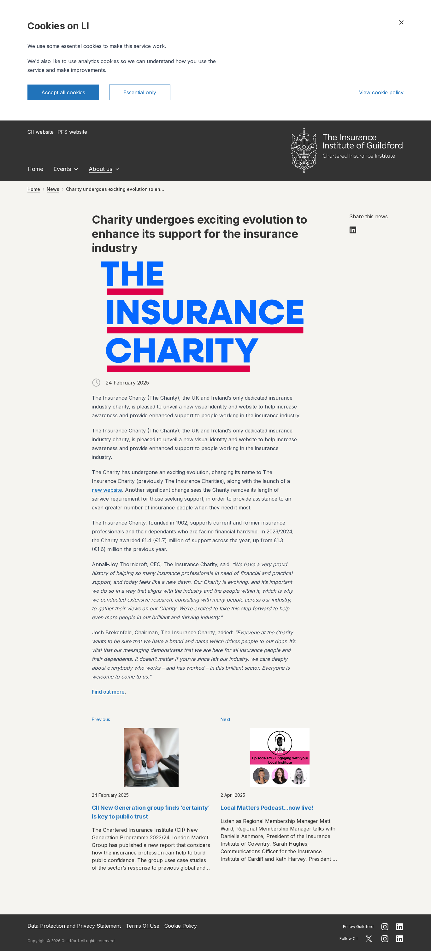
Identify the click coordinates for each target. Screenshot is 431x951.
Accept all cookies (63, 92)
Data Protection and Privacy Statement (74, 926)
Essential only (139, 92)
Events (62, 169)
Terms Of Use (142, 926)
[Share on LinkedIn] (353, 230)
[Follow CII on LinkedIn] (400, 938)
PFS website (72, 132)
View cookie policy (381, 92)
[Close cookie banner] (401, 22)
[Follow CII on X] (369, 938)
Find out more (108, 692)
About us (100, 169)
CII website (40, 132)
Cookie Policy (180, 926)
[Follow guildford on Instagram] (385, 926)
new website (107, 490)
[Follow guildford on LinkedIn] (400, 926)
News (53, 189)
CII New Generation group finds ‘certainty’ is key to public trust (151, 812)
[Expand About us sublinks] (117, 169)
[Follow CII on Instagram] (385, 938)
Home (35, 169)
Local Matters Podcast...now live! (267, 807)
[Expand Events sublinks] (76, 169)
